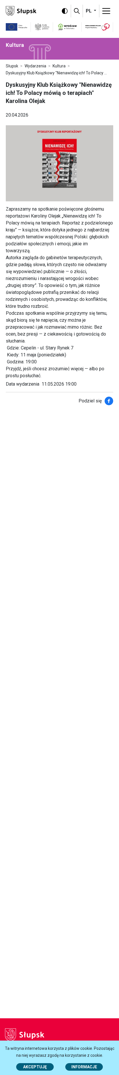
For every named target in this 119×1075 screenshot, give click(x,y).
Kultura (59, 66)
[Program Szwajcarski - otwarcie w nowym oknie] (97, 27)
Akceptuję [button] (35, 1067)
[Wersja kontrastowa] (65, 11)
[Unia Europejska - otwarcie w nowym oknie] (16, 27)
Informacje (84, 1067)
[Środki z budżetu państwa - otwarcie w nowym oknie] (42, 27)
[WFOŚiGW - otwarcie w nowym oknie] (67, 27)
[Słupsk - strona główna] (21, 10)
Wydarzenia (35, 66)
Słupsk (12, 66)
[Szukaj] (77, 11)
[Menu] (106, 11)
